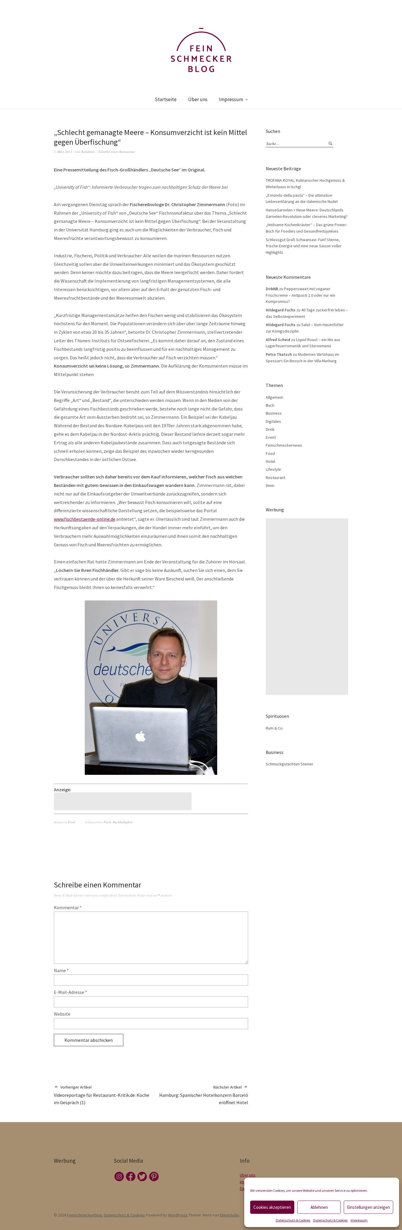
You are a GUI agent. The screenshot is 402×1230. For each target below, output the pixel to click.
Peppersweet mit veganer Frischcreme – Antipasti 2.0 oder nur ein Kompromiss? (300, 295)
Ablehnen (319, 1207)
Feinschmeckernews (284, 445)
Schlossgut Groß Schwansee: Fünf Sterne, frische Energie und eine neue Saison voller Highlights (304, 246)
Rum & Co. (274, 728)
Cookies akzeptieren (272, 1207)
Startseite (166, 99)
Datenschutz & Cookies (293, 1220)
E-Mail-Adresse (70, 992)
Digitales (273, 421)
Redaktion (88, 151)
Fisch (107, 822)
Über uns (197, 99)
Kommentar (68, 907)
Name (61, 970)
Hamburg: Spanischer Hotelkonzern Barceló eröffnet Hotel (203, 1094)
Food (71, 822)
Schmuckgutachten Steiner (289, 764)
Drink (270, 429)
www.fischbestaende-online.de (84, 519)
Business (274, 413)
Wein (270, 485)
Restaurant (275, 477)
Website (62, 1014)
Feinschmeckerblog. (85, 1215)
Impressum (359, 1220)
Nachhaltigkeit (122, 822)
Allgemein (274, 397)
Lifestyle (273, 469)
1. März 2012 (63, 151)
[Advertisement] (123, 801)
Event (271, 437)
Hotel (270, 461)
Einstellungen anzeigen (368, 1207)
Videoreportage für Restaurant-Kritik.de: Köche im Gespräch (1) (101, 1094)
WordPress (178, 1215)
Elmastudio (229, 1215)
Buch (270, 405)
